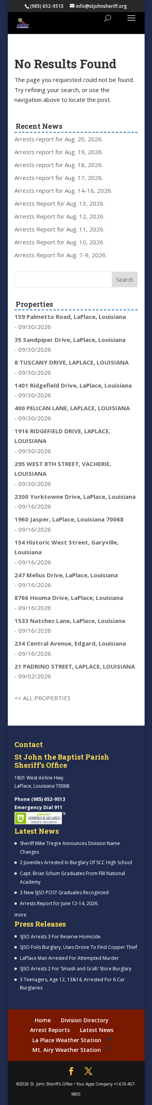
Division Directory (85, 1020)
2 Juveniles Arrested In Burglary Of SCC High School (76, 862)
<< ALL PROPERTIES (42, 698)
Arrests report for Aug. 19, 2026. (58, 152)
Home (43, 1020)
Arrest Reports (50, 1030)
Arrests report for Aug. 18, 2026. (58, 165)
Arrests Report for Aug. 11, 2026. (59, 229)
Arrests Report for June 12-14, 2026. (59, 903)
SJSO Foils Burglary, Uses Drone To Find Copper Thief (78, 947)
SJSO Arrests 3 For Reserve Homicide (60, 936)
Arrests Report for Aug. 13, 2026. (59, 203)
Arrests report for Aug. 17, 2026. (58, 177)
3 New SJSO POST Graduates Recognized (64, 892)
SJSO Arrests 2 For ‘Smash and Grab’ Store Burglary (75, 968)
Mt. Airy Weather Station (66, 1049)
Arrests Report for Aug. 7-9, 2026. (60, 255)
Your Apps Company (94, 1084)
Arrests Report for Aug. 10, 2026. (59, 242)
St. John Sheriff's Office (51, 1084)
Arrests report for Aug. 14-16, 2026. (63, 190)
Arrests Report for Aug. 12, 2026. (59, 216)
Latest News (96, 1030)
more (20, 914)
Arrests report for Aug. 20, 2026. (58, 139)
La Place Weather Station (66, 1040)
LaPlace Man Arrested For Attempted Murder (69, 958)
